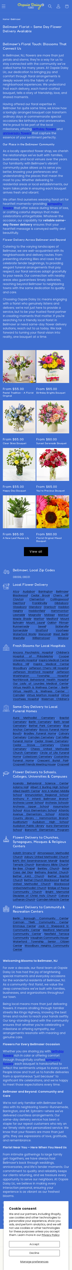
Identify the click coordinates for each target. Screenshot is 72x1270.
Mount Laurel (35, 623)
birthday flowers (44, 129)
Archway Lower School (28, 803)
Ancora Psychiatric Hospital (33, 652)
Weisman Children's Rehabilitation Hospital (41, 701)
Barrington (46, 591)
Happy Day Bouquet (14, 490)
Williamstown (41, 638)
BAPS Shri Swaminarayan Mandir (35, 861)
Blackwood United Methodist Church (41, 886)
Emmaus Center (24, 926)
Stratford (41, 630)
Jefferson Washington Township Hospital (41, 674)
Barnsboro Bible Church (52, 865)
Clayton (18, 599)
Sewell (42, 626)
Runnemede (21, 626)
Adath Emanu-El (24, 853)
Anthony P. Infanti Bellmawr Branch (41, 799)
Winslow (63, 638)
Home (6, 19)
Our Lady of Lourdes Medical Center (41, 683)
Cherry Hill (60, 595)
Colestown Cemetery (37, 757)
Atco (16, 591)
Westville (19, 638)
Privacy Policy (51, 1235)
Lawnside (19, 615)
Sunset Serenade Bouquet (51, 443)
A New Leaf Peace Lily (16, 537)
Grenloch (50, 607)
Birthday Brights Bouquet (50, 392)
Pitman (64, 623)
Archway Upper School (31, 806)
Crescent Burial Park (53, 760)
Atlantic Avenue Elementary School (41, 812)
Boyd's (17, 733)
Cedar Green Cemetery (52, 741)
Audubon (29, 591)
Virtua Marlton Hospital (43, 695)
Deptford (19, 603)
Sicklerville (62, 626)
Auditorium (20, 822)
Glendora (35, 607)
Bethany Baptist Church (51, 872)
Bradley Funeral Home (40, 733)
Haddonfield (37, 611)
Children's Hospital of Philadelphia (41, 654)
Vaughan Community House (49, 938)
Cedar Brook (40, 595)
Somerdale (20, 630)
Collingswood (59, 599)
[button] (50, 6)
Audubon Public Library (29, 826)
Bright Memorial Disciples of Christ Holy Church (41, 894)
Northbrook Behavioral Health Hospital (41, 680)
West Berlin (61, 634)
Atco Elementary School (40, 810)
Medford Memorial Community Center (41, 932)
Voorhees (62, 630)
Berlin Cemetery (40, 722)
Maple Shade (22, 619)
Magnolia (34, 615)
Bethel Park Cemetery (45, 726)
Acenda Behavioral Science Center (41, 783)
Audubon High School (50, 822)
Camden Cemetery (41, 737)
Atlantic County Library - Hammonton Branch (41, 816)
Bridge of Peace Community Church (41, 890)
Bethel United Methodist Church (41, 882)
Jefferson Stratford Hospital (33, 672)
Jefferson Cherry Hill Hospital (48, 668)
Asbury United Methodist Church (46, 857)
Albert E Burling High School (49, 787)
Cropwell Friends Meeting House (34, 764)
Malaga (49, 615)
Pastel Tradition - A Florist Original (18, 394)
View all (36, 552)
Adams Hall (21, 787)
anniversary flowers (17, 133)
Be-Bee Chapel (24, 868)
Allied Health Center (26, 791)
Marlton (39, 619)
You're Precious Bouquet (50, 490)
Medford (52, 619)
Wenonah (44, 634)
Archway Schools (56, 803)
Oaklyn (52, 623)
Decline (34, 1253)
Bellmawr (62, 591)
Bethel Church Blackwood (41, 880)
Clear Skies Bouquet (14, 443)
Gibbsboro (61, 603)
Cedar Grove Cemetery (33, 745)
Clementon (37, 599)
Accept (34, 1244)
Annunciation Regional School (46, 795)
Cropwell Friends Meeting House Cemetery (41, 766)
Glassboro (20, 607)
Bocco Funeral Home (54, 729)
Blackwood (20, 595)
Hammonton (60, 611)
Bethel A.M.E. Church (29, 876)
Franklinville (39, 603)
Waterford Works (25, 634)
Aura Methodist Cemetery (34, 718)
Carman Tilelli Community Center (41, 922)
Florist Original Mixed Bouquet (48, 539)
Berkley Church (48, 868)
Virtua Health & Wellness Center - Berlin (41, 687)
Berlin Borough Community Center (41, 918)
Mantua (63, 615)
